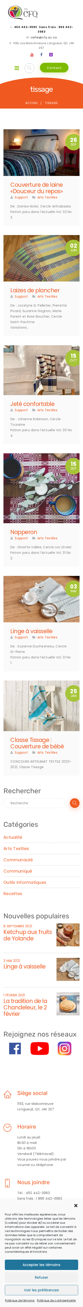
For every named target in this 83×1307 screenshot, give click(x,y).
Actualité (12, 837)
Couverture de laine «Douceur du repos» (36, 188)
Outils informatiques (24, 882)
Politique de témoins (20, 1300)
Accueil (31, 103)
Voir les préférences (41, 1290)
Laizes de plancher (34, 290)
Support (21, 197)
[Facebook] (41, 54)
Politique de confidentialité (56, 1300)
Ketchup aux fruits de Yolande (27, 935)
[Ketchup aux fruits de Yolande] (68, 934)
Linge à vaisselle (31, 631)
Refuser (41, 1277)
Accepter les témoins (41, 1264)
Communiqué (17, 871)
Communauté (18, 860)
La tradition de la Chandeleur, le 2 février (25, 1007)
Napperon (23, 532)
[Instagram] (51, 54)
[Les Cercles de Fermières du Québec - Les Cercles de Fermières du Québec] (23, 13)
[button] (76, 1205)
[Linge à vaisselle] (68, 969)
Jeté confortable (32, 404)
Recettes (12, 893)
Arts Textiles (47, 197)
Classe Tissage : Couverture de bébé (37, 743)
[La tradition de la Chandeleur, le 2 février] (68, 1003)
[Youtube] (32, 54)
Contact (54, 68)
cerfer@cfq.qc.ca (43, 37)
